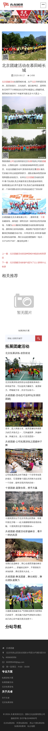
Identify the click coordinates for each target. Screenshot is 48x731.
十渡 (43, 217)
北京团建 (30, 177)
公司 (12, 161)
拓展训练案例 (20, 726)
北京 (34, 82)
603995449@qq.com (15, 662)
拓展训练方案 (24, 331)
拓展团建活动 (7, 682)
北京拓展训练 (7, 702)
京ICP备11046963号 (28, 718)
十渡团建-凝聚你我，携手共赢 (21, 488)
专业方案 (7, 671)
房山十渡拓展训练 (37, 723)
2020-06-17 (19, 75)
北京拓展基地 (7, 687)
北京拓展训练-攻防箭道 (17, 353)
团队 (38, 169)
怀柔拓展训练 (22, 723)
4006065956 (11, 657)
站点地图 (31, 726)
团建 (44, 161)
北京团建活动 (8, 82)
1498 (32, 75)
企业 (14, 225)
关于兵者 (7, 691)
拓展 (30, 161)
